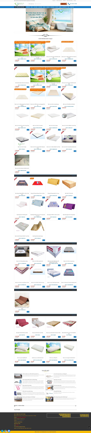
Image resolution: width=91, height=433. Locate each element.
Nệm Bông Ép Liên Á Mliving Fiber (22, 214)
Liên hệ (75, 0)
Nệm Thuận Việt (18, 365)
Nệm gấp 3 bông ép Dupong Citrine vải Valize (38, 193)
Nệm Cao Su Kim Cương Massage (53, 104)
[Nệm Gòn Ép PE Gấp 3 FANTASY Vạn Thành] (22, 232)
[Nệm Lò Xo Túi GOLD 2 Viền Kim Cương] (37, 274)
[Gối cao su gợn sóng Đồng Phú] (22, 353)
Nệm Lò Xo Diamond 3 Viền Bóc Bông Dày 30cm (68, 282)
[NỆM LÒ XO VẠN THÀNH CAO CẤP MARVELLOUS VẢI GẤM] (53, 257)
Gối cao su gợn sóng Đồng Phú (22, 357)
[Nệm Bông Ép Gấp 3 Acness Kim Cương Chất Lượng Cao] (37, 206)
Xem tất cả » (74, 65)
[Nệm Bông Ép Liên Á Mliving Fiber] (22, 208)
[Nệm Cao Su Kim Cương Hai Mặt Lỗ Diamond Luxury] (37, 138)
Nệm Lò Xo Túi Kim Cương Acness (69, 261)
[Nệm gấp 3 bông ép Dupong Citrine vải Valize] (37, 187)
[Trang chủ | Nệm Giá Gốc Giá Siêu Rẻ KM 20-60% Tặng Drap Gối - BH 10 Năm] (20, 5)
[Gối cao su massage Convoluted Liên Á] (69, 351)
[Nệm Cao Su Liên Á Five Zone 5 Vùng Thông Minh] (22, 119)
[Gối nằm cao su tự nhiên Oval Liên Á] (37, 353)
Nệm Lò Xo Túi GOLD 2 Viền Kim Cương (37, 282)
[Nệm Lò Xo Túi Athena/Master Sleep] (22, 256)
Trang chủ (53, 0)
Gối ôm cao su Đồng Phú (53, 357)
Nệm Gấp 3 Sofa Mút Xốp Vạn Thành (22, 332)
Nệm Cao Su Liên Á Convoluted (37, 125)
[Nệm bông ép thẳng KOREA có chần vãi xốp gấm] (22, 187)
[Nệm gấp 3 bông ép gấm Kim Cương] (53, 185)
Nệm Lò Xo (17, 243)
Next (76, 406)
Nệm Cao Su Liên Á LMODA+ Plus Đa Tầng (69, 125)
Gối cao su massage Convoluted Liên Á (69, 357)
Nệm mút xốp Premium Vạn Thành (37, 332)
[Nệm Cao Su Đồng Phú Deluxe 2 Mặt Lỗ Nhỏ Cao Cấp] (37, 55)
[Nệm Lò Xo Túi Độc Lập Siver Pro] (37, 260)
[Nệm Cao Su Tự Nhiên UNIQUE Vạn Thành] (53, 142)
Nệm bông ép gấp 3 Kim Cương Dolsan (69, 214)
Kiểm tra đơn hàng (59, 0)
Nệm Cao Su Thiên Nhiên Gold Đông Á (69, 104)
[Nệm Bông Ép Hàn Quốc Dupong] (37, 231)
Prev (15, 406)
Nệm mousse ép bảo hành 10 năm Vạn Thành (53, 332)
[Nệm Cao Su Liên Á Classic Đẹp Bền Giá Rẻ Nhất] (53, 53)
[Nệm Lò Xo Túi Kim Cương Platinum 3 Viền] (22, 274)
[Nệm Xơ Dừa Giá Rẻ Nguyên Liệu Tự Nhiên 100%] (22, 306)
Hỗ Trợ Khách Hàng (70, 0)
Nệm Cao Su (17, 65)
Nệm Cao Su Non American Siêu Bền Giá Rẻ (22, 168)
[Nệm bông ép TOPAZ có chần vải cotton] (53, 209)
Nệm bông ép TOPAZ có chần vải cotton (53, 214)
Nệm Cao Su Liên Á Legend (53, 125)
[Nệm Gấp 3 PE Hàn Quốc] (69, 188)
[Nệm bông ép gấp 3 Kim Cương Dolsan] (69, 213)
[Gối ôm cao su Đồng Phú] (53, 353)
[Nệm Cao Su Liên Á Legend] (53, 119)
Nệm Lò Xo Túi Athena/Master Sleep (22, 261)
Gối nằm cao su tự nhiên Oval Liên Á (37, 357)
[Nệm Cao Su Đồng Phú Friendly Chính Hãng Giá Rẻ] (22, 55)
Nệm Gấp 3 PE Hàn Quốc (69, 193)
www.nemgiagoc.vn (20, 420)
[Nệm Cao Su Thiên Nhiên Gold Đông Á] (69, 103)
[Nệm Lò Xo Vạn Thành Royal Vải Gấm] (53, 277)
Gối (15, 340)
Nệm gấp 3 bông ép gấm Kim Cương (53, 193)
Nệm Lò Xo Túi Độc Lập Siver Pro (37, 261)
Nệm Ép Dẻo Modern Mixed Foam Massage (22, 82)
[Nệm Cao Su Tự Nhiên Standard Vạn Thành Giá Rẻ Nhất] (69, 55)
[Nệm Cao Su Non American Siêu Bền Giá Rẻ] (22, 167)
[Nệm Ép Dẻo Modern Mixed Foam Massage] (22, 81)
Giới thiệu (64, 0)
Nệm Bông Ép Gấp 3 (18, 175)
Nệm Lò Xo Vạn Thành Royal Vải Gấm (53, 282)
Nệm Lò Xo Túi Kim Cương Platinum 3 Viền (22, 282)
